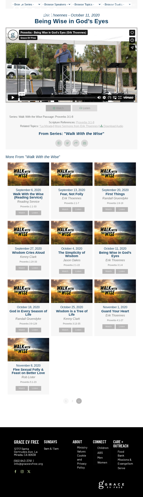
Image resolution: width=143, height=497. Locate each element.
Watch (60, 108)
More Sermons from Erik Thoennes (76, 126)
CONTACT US (116, 5)
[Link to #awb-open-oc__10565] (131, 24)
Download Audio (113, 126)
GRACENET (130, 5)
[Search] (135, 13)
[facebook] (15, 471)
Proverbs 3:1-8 (85, 122)
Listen (86, 108)
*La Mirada (46, 126)
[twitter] (28, 471)
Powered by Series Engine (123, 411)
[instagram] (22, 471)
